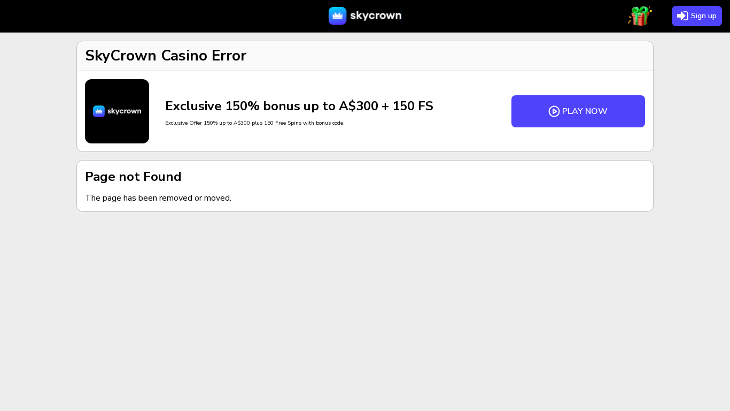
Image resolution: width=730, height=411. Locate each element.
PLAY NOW (585, 111)
